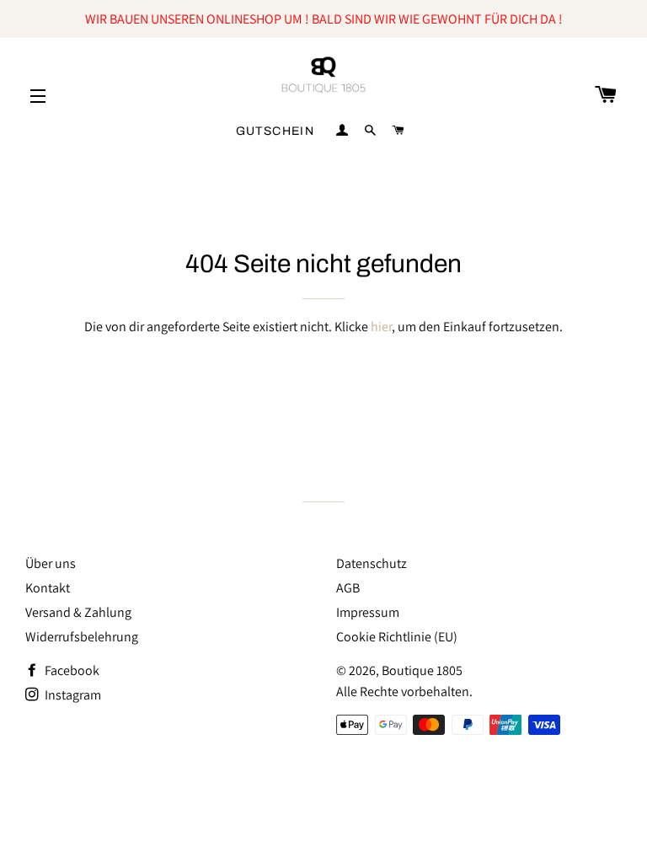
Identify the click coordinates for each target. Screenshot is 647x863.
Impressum (367, 612)
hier (381, 326)
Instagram (71, 695)
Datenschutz (371, 563)
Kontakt (47, 588)
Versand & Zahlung (78, 612)
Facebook (70, 670)
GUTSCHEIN (275, 131)
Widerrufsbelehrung (81, 637)
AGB (348, 588)
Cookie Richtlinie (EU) (396, 637)
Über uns (50, 563)
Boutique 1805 (422, 670)
